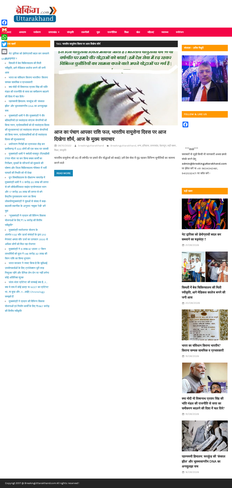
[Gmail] (5, 29)
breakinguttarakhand (91, 145)
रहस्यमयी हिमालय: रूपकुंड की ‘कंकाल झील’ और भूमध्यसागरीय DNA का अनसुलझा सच (26, 106)
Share (5, 58)
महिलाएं (151, 32)
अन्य (139, 145)
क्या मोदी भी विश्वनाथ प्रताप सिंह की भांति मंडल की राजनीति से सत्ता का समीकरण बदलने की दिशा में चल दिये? (27, 91)
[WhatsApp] (5, 37)
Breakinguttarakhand (123, 145)
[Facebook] (5, 22)
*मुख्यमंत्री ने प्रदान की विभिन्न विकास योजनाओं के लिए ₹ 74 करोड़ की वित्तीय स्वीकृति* (25, 220)
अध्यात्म (22, 32)
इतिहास (145, 145)
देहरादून (163, 145)
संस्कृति (70, 32)
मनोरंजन (180, 32)
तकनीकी (85, 32)
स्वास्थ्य (164, 32)
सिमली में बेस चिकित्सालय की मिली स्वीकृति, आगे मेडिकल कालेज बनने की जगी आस (25, 68)
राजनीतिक (112, 32)
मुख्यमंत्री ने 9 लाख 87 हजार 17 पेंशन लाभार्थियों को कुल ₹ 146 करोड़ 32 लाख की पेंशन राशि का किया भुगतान (26, 253)
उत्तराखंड (52, 32)
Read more (64, 173)
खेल (138, 32)
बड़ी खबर (171, 145)
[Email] (5, 51)
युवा (98, 32)
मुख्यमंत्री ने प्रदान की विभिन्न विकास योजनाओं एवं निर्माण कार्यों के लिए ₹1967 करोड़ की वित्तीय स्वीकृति (27, 306)
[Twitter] (5, 44)
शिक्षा (126, 32)
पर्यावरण (37, 32)
